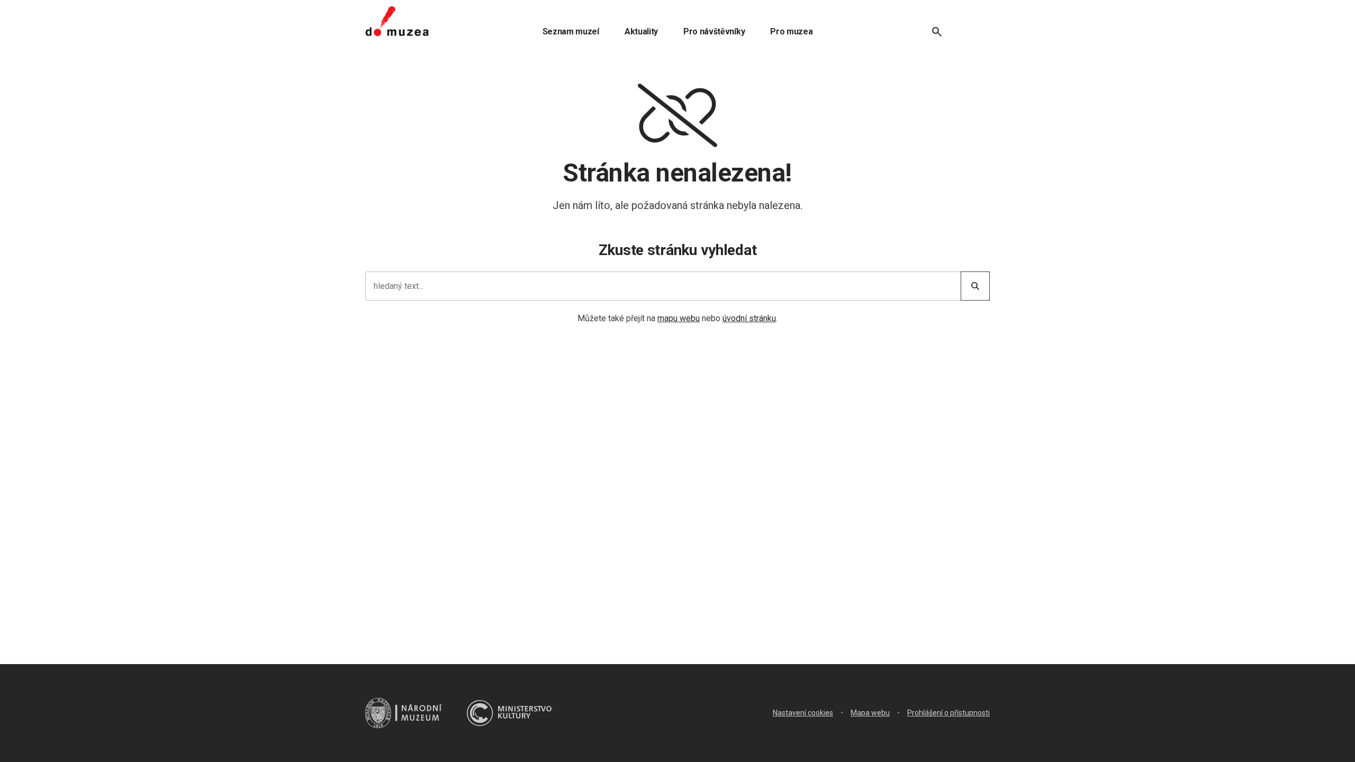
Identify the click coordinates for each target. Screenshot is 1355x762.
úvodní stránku (749, 318)
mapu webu (678, 318)
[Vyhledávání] (936, 31)
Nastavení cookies (803, 713)
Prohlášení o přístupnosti (948, 713)
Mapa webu (870, 713)
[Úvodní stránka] (397, 21)
